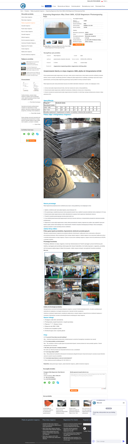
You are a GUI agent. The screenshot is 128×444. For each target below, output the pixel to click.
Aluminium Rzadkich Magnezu (28, 43)
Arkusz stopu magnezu (26, 17)
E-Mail (85, 431)
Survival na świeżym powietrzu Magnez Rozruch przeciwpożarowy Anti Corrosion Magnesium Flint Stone (73, 425)
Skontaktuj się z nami (88, 6)
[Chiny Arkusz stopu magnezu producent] (23, 5)
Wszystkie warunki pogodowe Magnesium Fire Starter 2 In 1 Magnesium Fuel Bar (71, 430)
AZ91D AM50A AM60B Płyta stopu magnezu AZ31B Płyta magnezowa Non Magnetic (51, 433)
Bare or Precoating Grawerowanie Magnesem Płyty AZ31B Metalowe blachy (61, 411)
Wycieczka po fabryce (64, 6)
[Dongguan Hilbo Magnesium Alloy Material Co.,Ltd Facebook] (85, 429)
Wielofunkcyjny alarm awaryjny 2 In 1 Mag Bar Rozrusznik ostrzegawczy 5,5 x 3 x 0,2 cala (73, 439)
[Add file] (93, 441)
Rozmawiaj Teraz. (100, 6)
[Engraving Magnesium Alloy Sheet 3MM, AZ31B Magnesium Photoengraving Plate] (57, 28)
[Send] (123, 441)
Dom (42, 6)
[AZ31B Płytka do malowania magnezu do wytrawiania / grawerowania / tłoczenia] (49, 403)
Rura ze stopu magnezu (27, 31)
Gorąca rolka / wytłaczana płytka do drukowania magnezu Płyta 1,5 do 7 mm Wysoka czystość (74, 411)
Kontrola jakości (75, 6)
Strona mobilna (87, 433)
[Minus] (124, 403)
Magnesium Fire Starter (26, 46)
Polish (105, 1)
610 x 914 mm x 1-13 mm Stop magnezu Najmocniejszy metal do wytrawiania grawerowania (88, 411)
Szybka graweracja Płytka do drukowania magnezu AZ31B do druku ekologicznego (33, 74)
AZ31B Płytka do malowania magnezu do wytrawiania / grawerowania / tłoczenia (48, 411)
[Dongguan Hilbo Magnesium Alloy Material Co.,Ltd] (70, 42)
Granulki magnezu (25, 25)
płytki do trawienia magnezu (82, 363)
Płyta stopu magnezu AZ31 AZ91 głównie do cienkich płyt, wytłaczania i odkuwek (52, 437)
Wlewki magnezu (25, 37)
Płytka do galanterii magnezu (37, 11)
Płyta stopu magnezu (26, 20)
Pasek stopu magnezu (26, 28)
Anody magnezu (25, 48)
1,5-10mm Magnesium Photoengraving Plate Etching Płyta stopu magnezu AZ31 (33, 69)
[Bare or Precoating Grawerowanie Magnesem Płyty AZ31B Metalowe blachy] (62, 403)
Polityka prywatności (30, 442)
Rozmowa (78, 44)
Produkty (48, 6)
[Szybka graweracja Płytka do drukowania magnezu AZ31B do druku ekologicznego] (23, 73)
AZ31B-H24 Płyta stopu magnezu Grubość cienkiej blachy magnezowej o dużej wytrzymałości (52, 425)
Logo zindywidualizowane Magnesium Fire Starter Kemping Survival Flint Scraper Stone (73, 434)
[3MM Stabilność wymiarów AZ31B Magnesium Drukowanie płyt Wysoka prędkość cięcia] (23, 63)
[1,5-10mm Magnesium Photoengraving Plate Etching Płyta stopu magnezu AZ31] (23, 68)
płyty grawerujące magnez (56, 363)
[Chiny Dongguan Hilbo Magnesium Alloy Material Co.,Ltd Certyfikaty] (26, 86)
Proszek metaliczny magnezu (28, 54)
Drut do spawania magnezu (27, 40)
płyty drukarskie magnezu (69, 363)
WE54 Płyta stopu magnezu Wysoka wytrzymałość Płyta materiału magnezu (52, 429)
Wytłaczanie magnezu (26, 51)
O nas (54, 6)
